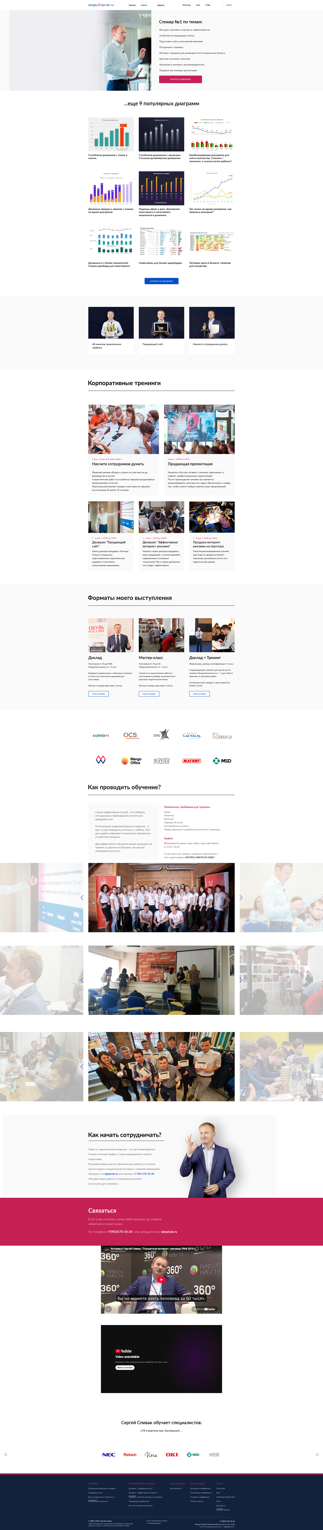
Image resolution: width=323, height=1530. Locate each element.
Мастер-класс (151, 657)
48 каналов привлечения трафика (106, 346)
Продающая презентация (139, 1501)
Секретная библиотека (225, 1497)
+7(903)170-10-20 (119, 1231)
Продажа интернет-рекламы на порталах (146, 1497)
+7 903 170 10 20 (144, 1173)
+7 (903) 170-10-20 (227, 1521)
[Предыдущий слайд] (82, 897)
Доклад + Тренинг (205, 657)
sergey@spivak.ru (229, 1527)
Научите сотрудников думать (210, 344)
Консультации (175, 1488)
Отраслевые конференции (201, 1493)
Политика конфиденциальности (210, 1527)
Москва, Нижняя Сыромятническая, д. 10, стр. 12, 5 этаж (215, 1524)
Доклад (95, 657)
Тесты (218, 1501)
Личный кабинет (223, 1510)
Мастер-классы (197, 1501)
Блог (218, 1493)
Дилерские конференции (201, 1488)
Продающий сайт (153, 344)
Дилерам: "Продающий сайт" (141, 1488)
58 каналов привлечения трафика (102, 1488)
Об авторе (220, 1488)
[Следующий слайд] (241, 897)
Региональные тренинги (98, 1501)
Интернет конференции (200, 1497)
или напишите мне (155, 1231)
